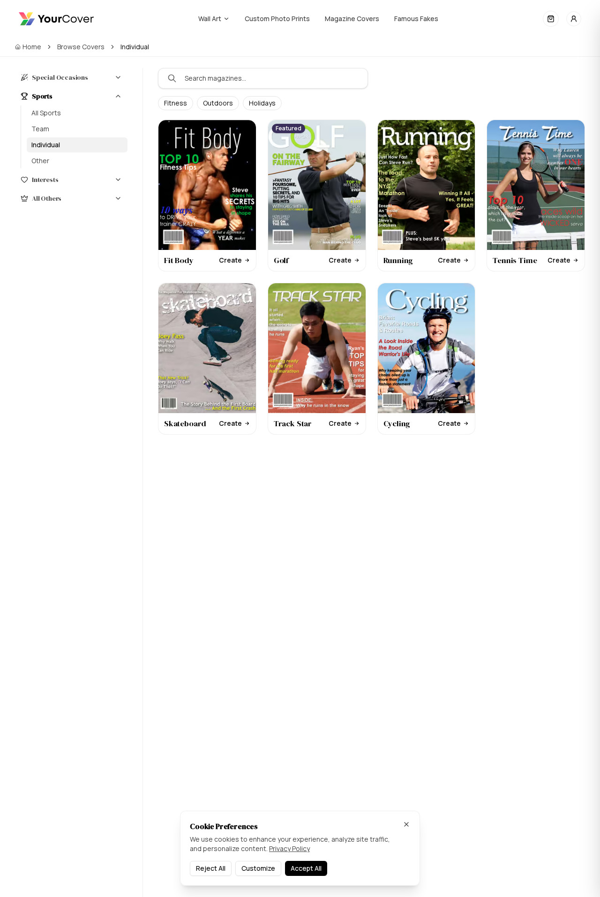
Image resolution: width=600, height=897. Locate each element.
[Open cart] (551, 19)
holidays (262, 102)
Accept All (306, 868)
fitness (175, 102)
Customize (258, 868)
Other (40, 160)
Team (40, 128)
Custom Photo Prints (277, 18)
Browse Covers (81, 46)
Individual (45, 144)
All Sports (46, 112)
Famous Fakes (416, 18)
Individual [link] (134, 46)
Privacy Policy (289, 848)
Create (230, 260)
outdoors (218, 102)
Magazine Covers (352, 18)
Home (31, 46)
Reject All (210, 868)
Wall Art (209, 18)
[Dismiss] (406, 824)
